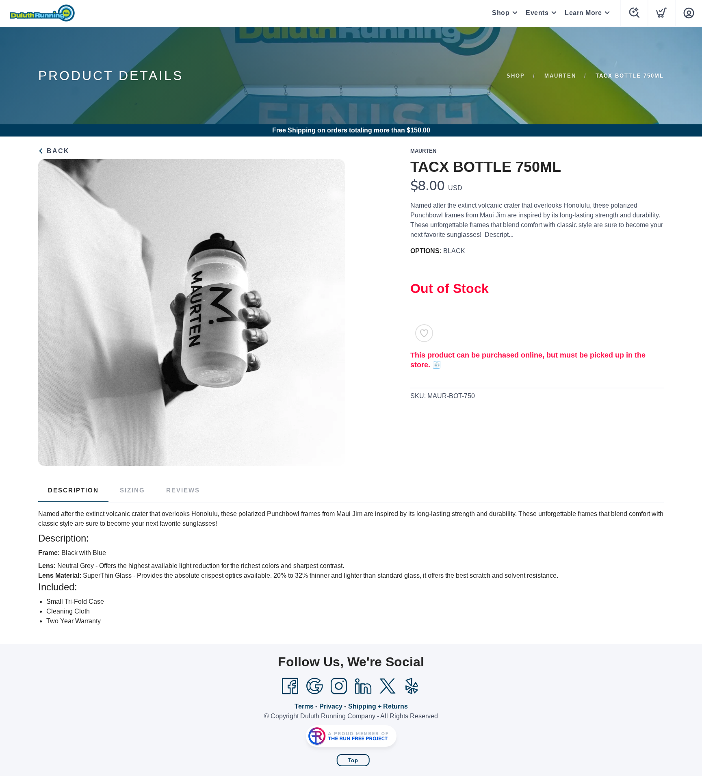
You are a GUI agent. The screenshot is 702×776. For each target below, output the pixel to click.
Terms (304, 706)
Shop (500, 12)
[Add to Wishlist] (424, 333)
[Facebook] (290, 686)
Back (56, 150)
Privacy (330, 706)
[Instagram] (339, 686)
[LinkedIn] (363, 686)
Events (537, 12)
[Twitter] (387, 686)
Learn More (583, 12)
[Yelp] (412, 686)
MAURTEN (560, 76)
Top (353, 760)
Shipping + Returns (378, 706)
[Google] (314, 686)
